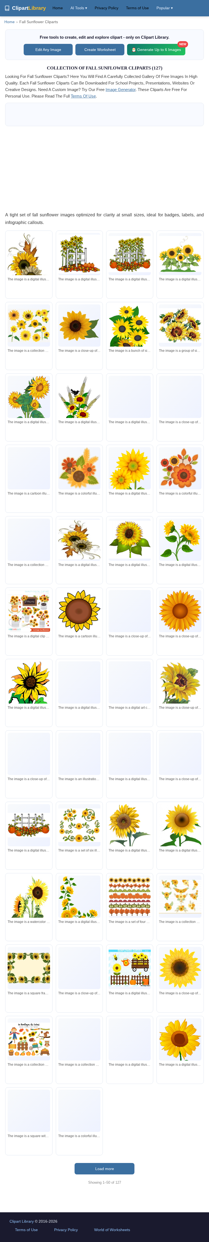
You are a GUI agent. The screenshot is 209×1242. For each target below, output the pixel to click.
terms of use (83, 96)
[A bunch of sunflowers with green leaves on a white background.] (29, 409)
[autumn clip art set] (79, 1039)
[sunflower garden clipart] (130, 968)
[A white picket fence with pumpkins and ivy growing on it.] (29, 825)
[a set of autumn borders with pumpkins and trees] (130, 896)
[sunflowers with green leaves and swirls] (79, 825)
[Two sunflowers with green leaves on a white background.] (180, 542)
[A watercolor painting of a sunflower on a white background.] (180, 690)
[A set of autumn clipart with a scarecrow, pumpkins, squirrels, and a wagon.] (29, 1039)
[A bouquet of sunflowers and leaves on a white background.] (180, 468)
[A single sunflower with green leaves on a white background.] (130, 619)
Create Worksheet (100, 49)
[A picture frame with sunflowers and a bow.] (130, 1039)
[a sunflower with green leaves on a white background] (29, 690)
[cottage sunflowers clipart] (29, 611)
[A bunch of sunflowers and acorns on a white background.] (79, 468)
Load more (104, 1169)
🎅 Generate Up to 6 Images (158, 48)
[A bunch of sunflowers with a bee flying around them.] (180, 254)
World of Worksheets (112, 1230)
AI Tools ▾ (78, 8)
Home (58, 8)
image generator (121, 89)
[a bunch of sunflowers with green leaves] (130, 331)
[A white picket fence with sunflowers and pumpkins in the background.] (79, 254)
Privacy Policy (106, 8)
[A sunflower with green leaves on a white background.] (130, 540)
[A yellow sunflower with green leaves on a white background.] (79, 688)
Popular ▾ (164, 8)
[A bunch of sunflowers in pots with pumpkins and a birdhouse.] (29, 540)
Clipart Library (22, 1221)
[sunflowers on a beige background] (29, 968)
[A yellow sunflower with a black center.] (29, 468)
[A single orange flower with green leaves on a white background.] (180, 407)
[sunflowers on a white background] (180, 325)
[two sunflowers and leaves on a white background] (29, 266)
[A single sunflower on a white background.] (29, 754)
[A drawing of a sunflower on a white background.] (130, 754)
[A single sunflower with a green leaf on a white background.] (79, 325)
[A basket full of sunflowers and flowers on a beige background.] (79, 754)
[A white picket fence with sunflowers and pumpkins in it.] (130, 254)
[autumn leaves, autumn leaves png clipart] (79, 1111)
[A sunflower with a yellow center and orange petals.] (130, 397)
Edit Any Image (48, 49)
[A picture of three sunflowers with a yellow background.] (29, 1113)
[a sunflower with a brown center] (79, 611)
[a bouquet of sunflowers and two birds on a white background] (79, 402)
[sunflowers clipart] (29, 325)
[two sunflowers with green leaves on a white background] (29, 908)
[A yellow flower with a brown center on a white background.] (79, 968)
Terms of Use (137, 8)
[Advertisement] (104, 169)
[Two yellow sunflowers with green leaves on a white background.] (130, 476)
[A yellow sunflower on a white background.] (180, 611)
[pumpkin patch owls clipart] (130, 682)
